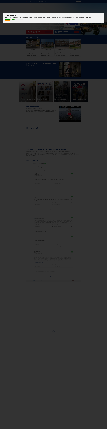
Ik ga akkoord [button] (8, 19)
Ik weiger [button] (12, 19)
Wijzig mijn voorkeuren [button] (18, 19)
